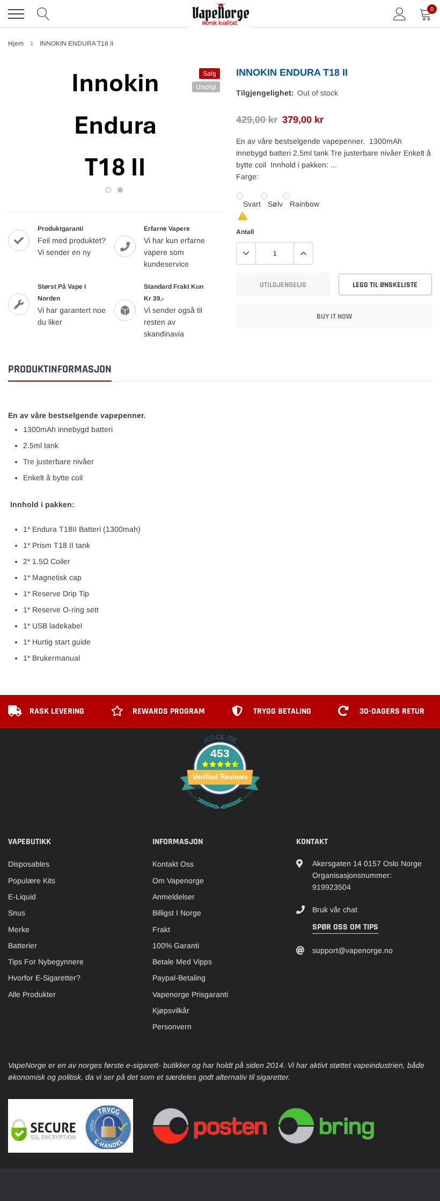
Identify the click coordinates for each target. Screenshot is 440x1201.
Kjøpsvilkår (170, 1010)
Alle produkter (32, 994)
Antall (245, 232)
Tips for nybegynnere (46, 961)
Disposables (28, 864)
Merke (19, 929)
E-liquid (22, 896)
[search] (43, 14)
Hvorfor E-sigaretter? (44, 977)
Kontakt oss (173, 864)
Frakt (161, 929)
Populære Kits (31, 880)
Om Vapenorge (178, 880)
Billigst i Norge (176, 913)
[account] (399, 14)
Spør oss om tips (345, 927)
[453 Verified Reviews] (220, 814)
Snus (16, 913)
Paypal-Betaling (179, 977)
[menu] (16, 14)
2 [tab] (120, 190)
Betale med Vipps (182, 961)
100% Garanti (175, 945)
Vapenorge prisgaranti (190, 994)
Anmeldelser (173, 896)
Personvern (172, 1026)
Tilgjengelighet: (265, 93)
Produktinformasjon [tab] (60, 369)
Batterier (22, 945)
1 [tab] (108, 190)
